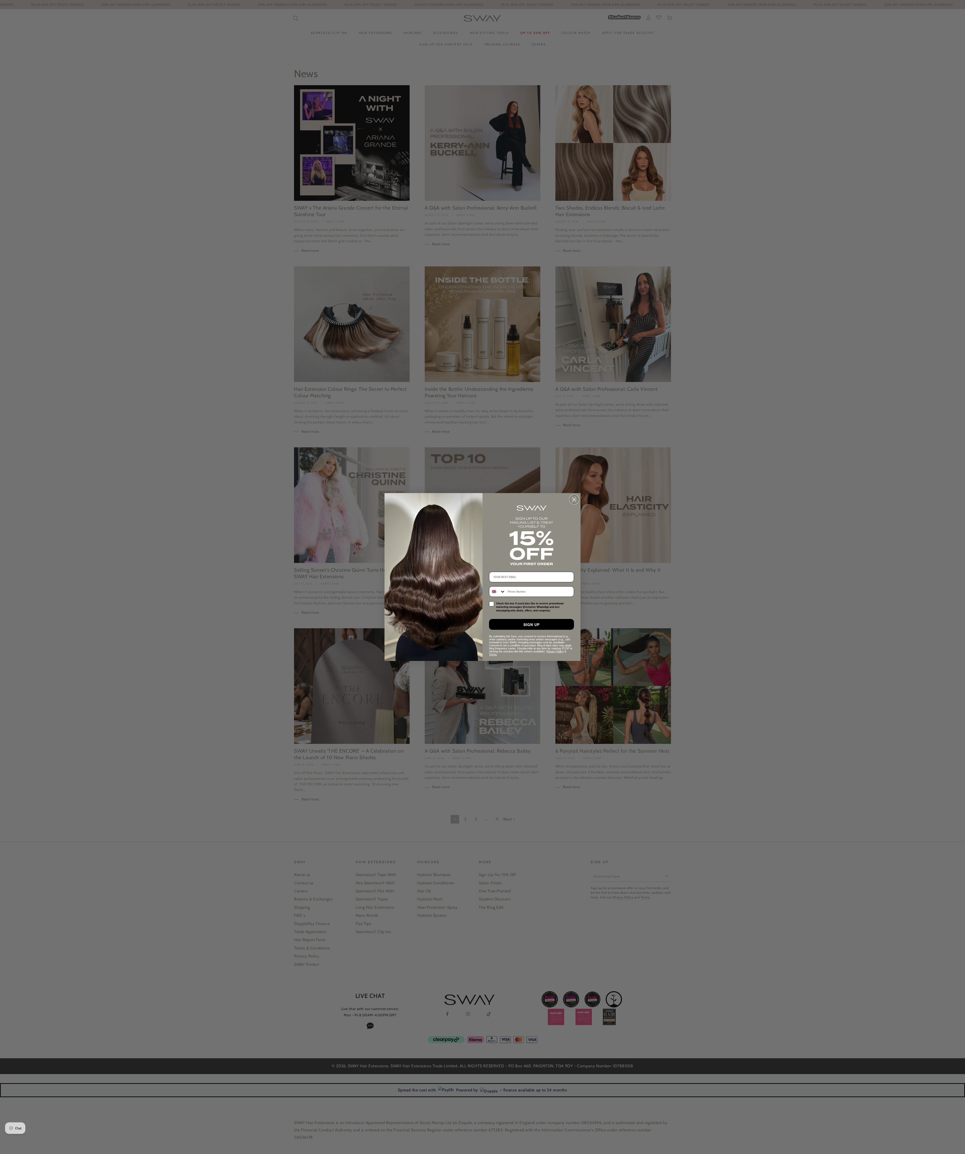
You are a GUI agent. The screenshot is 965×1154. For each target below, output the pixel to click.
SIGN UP (531, 624)
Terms (493, 654)
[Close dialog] (574, 499)
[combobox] (497, 592)
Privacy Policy (555, 651)
